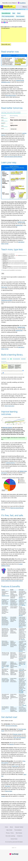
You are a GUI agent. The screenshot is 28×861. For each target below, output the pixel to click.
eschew (23, 178)
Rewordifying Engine (11, 95)
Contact (3, 796)
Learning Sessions (10, 462)
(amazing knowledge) (20, 64)
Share (18, 13)
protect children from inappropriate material (12, 580)
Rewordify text (5, 44)
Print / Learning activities (8, 16)
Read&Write (23, 2)
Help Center (9, 830)
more (16, 60)
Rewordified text (6, 13)
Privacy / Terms (10, 833)
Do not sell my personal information (14, 841)
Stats (14, 13)
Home (6, 827)
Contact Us (19, 836)
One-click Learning (10, 836)
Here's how (4, 287)
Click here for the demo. (11, 725)
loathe (16, 178)
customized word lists (6, 300)
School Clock (15, 766)
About (11, 827)
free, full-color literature (20, 737)
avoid (21, 171)
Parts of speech (20, 16)
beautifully (20, 59)
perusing (13, 179)
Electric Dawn (8, 791)
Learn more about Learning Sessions (13, 156)
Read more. (21, 597)
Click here (7, 786)
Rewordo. (11, 744)
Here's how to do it (9, 405)
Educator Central (7, 427)
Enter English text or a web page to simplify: (11, 26)
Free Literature (18, 830)
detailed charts (21, 222)
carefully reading (15, 173)
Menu (25, 7)
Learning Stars (19, 225)
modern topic (22, 62)
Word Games (19, 833)
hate (16, 171)
